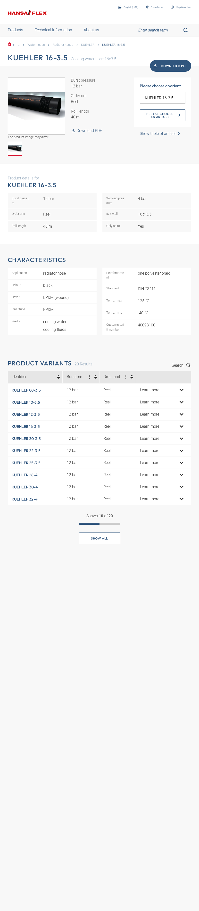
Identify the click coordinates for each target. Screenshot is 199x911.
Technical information (53, 30)
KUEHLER (87, 44)
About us (91, 30)
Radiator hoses (63, 44)
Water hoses (36, 44)
